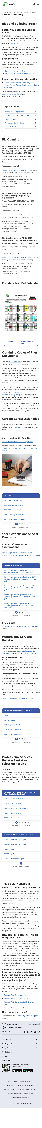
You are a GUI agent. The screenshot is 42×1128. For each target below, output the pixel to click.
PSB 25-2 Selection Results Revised (16, 808)
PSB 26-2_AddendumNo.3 (13, 734)
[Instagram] (28, 1032)
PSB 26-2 (7, 715)
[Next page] (28, 524)
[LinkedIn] (35, 1032)
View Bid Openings (11, 127)
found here (15, 43)
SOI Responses (9, 720)
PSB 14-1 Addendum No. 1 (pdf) (15, 844)
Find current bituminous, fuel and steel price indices (20, 626)
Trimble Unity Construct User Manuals (19, 998)
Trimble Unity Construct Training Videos (19, 1008)
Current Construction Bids (15, 71)
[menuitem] (6, 1040)
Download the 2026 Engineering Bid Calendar (21, 342)
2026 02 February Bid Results (14, 510)
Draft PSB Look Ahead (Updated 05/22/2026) (18, 699)
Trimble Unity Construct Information (17, 115)
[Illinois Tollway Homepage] (9, 4)
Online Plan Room (11, 119)
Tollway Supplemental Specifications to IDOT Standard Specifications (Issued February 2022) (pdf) (19, 605)
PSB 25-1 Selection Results (13, 813)
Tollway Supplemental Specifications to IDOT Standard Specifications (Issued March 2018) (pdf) (19, 588)
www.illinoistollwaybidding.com (12, 394)
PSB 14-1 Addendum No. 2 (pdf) (15, 839)
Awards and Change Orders (14, 112)
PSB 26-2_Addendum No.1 (13, 725)
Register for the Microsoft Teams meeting (17, 170)
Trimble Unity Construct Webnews (17, 995)
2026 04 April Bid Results (13, 500)
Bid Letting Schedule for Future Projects (20, 73)
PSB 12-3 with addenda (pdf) (14, 859)
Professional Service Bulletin (15, 123)
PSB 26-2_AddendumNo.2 (13, 729)
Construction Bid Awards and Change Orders (17, 442)
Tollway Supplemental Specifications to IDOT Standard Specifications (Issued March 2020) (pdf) (19, 597)
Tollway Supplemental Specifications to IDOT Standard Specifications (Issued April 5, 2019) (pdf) (20, 579)
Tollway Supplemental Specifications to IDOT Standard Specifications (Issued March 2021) (19, 571)
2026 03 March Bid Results (13, 505)
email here (29, 678)
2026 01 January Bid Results (14, 515)
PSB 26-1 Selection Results (13, 799)
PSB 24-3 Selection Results (13, 818)
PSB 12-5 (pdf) (9, 854)
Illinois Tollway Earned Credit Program (18, 82)
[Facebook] (24, 1032)
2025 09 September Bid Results (15, 519)
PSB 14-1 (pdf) (9, 849)
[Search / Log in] (36, 4)
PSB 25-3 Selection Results (13, 803)
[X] (31, 1032)
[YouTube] (39, 1032)
